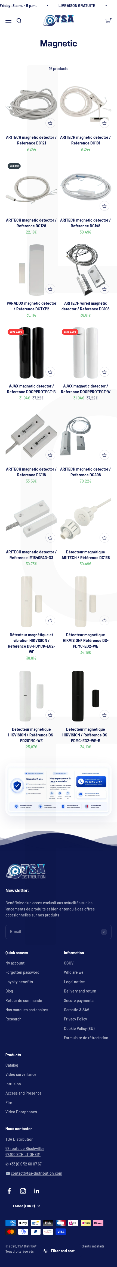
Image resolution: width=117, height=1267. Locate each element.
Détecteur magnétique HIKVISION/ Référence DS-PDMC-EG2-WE (86, 640)
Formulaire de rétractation (86, 1037)
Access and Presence (23, 1093)
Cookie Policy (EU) (79, 1028)
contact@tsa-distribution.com (36, 1173)
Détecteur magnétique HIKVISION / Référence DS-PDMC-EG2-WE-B (85, 735)
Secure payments (79, 1000)
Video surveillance (20, 1074)
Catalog (11, 1065)
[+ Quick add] (50, 123)
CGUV (68, 963)
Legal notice (74, 981)
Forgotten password (22, 972)
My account (14, 963)
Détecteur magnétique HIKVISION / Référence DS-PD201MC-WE (31, 735)
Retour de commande (23, 1000)
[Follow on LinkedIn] (37, 1191)
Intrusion (13, 1084)
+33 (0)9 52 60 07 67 (26, 1164)
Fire (8, 1102)
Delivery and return (80, 991)
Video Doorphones (21, 1112)
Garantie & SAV (76, 1009)
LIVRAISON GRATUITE (77, 5)
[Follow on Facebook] (9, 1191)
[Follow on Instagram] (23, 1191)
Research (13, 1019)
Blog (9, 991)
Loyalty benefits (19, 981)
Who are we (74, 972)
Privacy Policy (75, 1019)
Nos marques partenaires (26, 1009)
